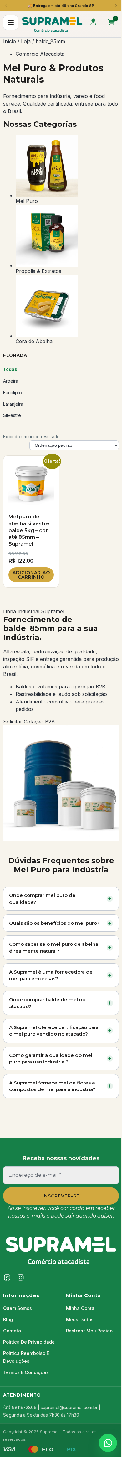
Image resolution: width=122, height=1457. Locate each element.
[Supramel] (61, 1250)
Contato (12, 1330)
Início (9, 41)
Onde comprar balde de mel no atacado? (47, 1002)
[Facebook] (7, 1278)
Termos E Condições (26, 1372)
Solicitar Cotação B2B (29, 721)
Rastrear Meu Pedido (89, 1330)
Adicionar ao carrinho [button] (31, 575)
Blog (8, 1319)
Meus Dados (80, 1319)
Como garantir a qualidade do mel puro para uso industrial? (50, 1058)
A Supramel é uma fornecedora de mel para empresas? (51, 975)
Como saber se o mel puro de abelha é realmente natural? (53, 947)
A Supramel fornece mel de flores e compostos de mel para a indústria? (52, 1086)
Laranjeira (13, 404)
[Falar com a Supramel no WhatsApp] (108, 1443)
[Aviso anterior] (6, 5)
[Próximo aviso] (116, 5)
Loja (26, 41)
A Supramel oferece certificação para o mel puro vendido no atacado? (54, 1030)
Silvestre (12, 415)
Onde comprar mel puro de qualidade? (42, 898)
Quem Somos (17, 1308)
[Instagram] (21, 1278)
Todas (10, 369)
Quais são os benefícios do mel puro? (54, 923)
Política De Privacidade (29, 1342)
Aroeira (10, 381)
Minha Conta (80, 1308)
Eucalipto (12, 392)
